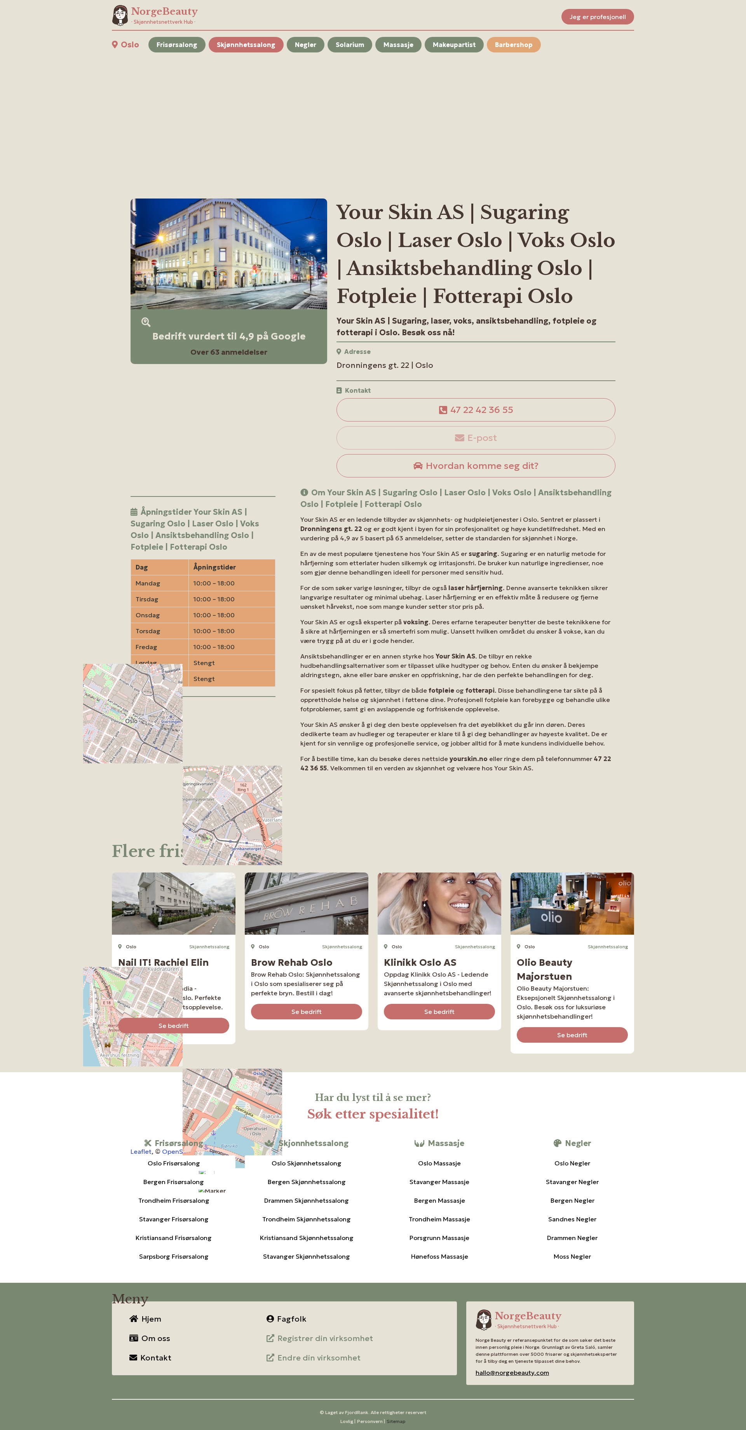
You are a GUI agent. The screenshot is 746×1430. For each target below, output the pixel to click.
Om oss (155, 1338)
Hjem (151, 1319)
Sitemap (396, 1421)
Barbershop (514, 45)
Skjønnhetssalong (246, 45)
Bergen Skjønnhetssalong (307, 1182)
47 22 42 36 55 (481, 410)
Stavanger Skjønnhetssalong (306, 1256)
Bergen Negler (572, 1200)
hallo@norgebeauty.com (512, 1372)
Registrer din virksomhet (325, 1338)
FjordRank (356, 1412)
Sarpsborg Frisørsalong (174, 1256)
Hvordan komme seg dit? (482, 466)
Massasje (398, 45)
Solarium (350, 45)
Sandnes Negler (572, 1219)
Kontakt (155, 1358)
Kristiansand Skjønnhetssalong (307, 1238)
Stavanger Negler (572, 1182)
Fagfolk (292, 1319)
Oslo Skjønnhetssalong (307, 1163)
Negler (305, 45)
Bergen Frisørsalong (173, 1182)
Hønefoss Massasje (439, 1256)
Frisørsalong (177, 45)
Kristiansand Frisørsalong (174, 1238)
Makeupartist (454, 45)
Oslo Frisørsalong (174, 1163)
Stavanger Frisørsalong (174, 1219)
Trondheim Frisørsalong (173, 1200)
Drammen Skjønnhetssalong (306, 1200)
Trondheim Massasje (439, 1219)
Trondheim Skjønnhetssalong (306, 1219)
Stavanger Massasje (439, 1182)
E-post (482, 438)
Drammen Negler (572, 1238)
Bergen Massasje (439, 1200)
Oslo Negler (572, 1163)
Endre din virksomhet (319, 1358)
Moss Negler (572, 1256)
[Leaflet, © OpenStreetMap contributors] (203, 769)
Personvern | (371, 1421)
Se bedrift (174, 1025)
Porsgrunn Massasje (439, 1238)
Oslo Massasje (439, 1163)
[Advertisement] (345, 116)
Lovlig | (348, 1421)
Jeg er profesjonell (598, 17)
